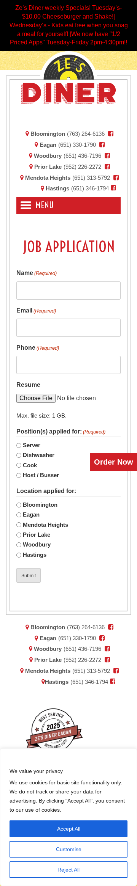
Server (31, 445)
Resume (28, 385)
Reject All (68, 870)
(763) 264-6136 (86, 133)
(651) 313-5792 (91, 177)
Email (36, 310)
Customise (68, 849)
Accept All (68, 829)
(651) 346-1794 (90, 188)
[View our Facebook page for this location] (110, 134)
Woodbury (47, 155)
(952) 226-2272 (82, 166)
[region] (68, 817)
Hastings (56, 188)
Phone (37, 347)
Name (36, 273)
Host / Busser (41, 475)
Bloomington (47, 133)
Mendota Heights (47, 177)
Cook (30, 465)
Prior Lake (47, 166)
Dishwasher (38, 455)
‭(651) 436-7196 (82, 155)
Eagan (47, 144)
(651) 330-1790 (77, 144)
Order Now (113, 462)
